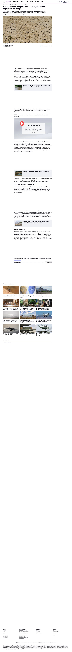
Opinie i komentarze (39, 1)
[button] (60, 1)
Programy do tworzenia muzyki (23, 631)
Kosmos (21, 1)
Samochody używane (56, 632)
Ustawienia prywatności (51, 642)
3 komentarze (44, 46)
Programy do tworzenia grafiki (23, 637)
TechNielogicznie (5, 637)
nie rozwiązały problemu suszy (37, 144)
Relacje (54, 635)
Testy (53, 630)
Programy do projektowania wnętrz (24, 632)
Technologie (15, 1)
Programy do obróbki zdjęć (23, 630)
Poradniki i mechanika (56, 631)
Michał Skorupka (8, 45)
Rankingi (37, 632)
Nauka (27, 1)
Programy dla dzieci (22, 636)
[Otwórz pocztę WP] (58, 2)
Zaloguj (65, 1)
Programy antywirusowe (22, 635)
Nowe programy (21, 638)
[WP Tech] (9, 2)
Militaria (32, 1)
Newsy (37, 630)
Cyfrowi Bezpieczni (5, 636)
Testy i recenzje (38, 631)
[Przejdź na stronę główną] (4, 2)
